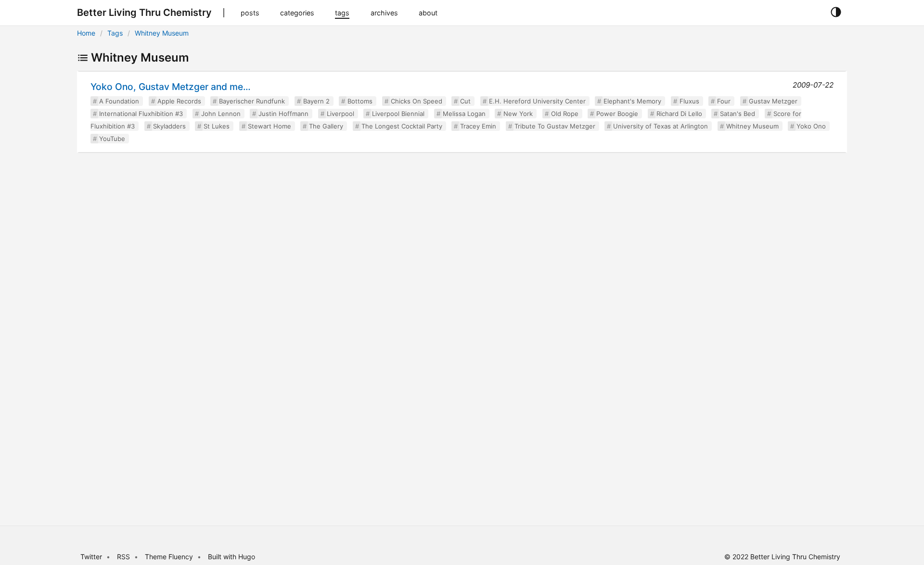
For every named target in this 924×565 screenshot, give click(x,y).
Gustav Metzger (773, 101)
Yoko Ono (811, 126)
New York (518, 113)
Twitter (91, 556)
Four (724, 101)
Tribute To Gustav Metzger (554, 126)
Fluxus (689, 101)
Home (86, 33)
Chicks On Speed (416, 101)
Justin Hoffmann (283, 113)
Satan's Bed (737, 113)
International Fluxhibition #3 (141, 113)
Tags (115, 33)
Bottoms (359, 101)
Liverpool (340, 113)
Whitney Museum (162, 33)
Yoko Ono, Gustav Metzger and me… (170, 86)
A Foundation (119, 101)
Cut (465, 101)
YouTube (112, 138)
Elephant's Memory (632, 101)
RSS (123, 556)
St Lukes (217, 126)
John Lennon (221, 113)
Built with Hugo (231, 556)
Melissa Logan (464, 113)
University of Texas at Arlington (660, 126)
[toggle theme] (835, 12)
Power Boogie (617, 113)
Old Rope (564, 113)
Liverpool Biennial (398, 113)
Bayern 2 (316, 101)
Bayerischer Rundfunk (252, 101)
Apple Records (179, 101)
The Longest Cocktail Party (401, 126)
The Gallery (326, 126)
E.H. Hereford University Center (537, 101)
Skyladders (169, 126)
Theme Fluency (170, 556)
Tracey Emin (478, 126)
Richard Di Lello (679, 113)
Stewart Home (269, 126)
